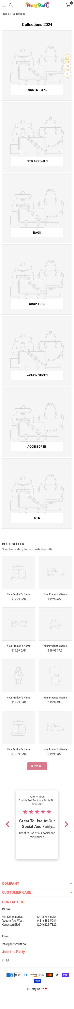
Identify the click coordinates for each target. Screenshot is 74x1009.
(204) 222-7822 (46, 924)
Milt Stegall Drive (12, 916)
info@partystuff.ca (14, 944)
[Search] (10, 5)
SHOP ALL (37, 766)
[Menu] (3, 5)
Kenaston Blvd (11, 924)
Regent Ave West (12, 920)
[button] (68, 5)
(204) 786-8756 (46, 916)
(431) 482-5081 (46, 920)
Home (5, 13)
